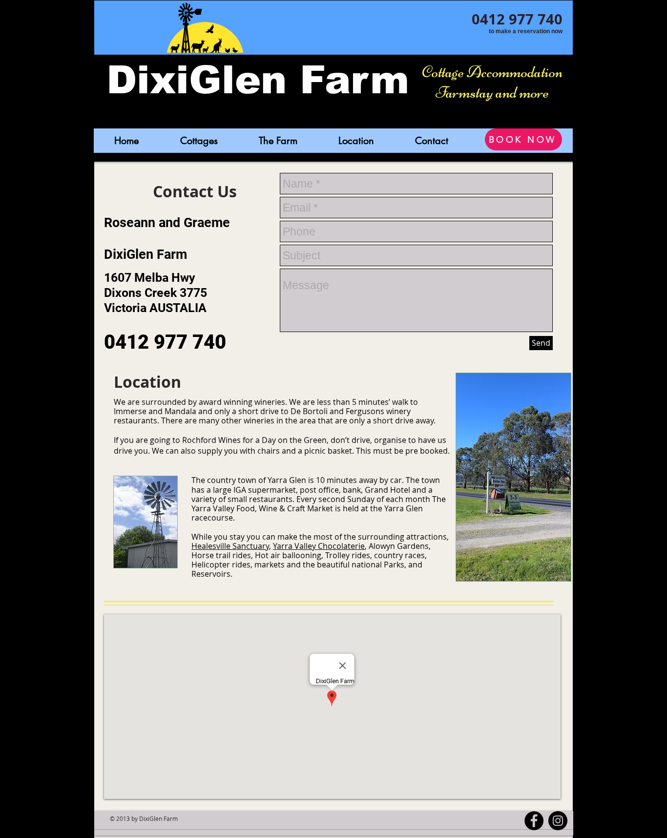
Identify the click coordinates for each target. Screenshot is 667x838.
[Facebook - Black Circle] (533, 820)
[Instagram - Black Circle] (557, 820)
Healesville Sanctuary (230, 546)
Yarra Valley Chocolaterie (319, 546)
